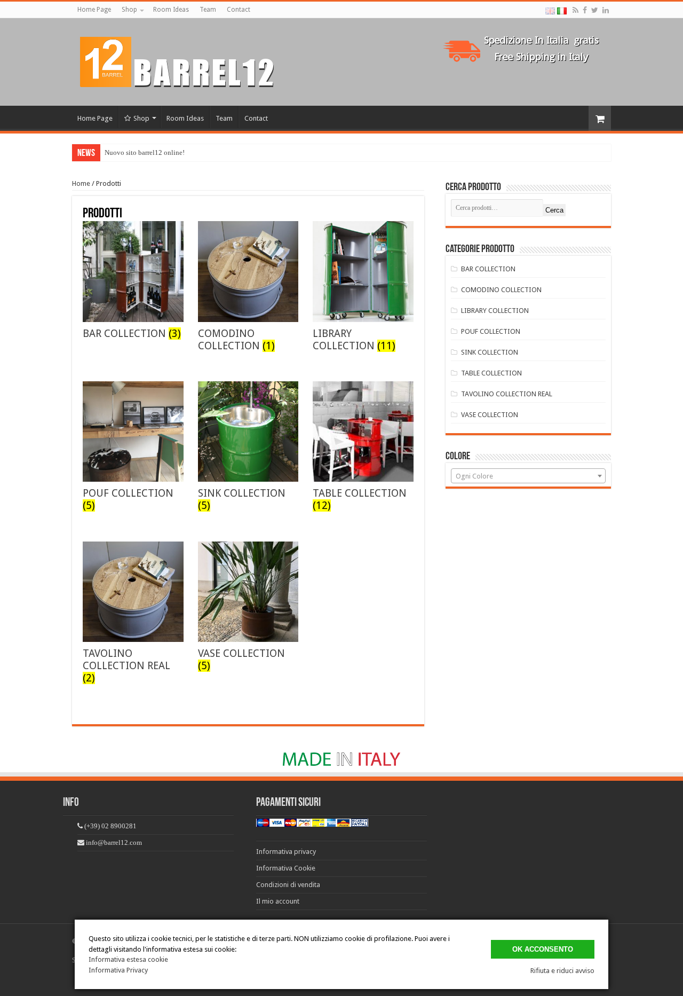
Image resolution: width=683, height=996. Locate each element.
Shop (129, 9)
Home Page (94, 9)
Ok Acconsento (542, 949)
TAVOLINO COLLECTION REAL (506, 394)
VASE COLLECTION (489, 415)
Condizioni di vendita (288, 885)
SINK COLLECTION (489, 352)
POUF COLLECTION (490, 331)
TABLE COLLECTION (491, 373)
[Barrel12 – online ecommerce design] (183, 60)
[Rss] (575, 10)
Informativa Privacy (118, 970)
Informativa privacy (286, 852)
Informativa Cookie (285, 868)
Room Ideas (171, 9)
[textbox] (528, 476)
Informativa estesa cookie (128, 959)
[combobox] (528, 475)
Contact (238, 9)
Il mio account (277, 901)
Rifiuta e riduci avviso (562, 971)
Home (81, 183)
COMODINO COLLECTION (501, 290)
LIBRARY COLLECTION (495, 311)
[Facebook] (585, 10)
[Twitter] (594, 10)
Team (208, 9)
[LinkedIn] (605, 10)
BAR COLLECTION (488, 269)
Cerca (554, 210)
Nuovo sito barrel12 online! (145, 152)
